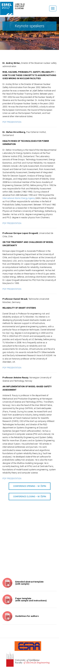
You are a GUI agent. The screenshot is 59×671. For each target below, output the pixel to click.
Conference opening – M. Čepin (29, 486)
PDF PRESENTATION (11, 122)
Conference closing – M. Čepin (29, 496)
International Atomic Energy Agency (18, 198)
